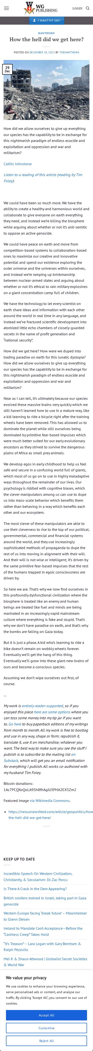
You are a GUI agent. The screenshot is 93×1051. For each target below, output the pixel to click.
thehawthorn (69, 52)
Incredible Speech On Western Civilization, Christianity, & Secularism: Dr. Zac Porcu (38, 876)
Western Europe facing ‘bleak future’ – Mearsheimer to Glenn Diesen (45, 916)
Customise (47, 1028)
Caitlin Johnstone (18, 163)
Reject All (46, 1041)
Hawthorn (46, 33)
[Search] (87, 8)
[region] (46, 1010)
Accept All (46, 1015)
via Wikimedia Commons (50, 800)
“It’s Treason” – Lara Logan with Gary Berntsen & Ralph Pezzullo (42, 946)
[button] (6, 8)
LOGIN (77, 8)
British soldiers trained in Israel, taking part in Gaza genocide (45, 901)
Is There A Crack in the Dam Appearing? (35, 888)
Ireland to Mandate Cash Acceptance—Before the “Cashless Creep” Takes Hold (43, 931)
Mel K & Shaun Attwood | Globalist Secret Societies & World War (45, 961)
